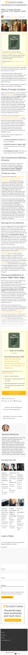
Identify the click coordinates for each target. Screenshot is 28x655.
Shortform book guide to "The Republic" (13, 53)
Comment (4, 547)
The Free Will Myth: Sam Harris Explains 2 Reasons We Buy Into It (4, 514)
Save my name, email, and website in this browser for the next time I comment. (12, 593)
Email (3, 578)
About (3, 637)
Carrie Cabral (19, 483)
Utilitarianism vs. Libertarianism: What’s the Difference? (12, 477)
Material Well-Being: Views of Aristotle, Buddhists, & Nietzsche (5, 478)
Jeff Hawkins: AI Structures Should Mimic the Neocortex (12, 417)
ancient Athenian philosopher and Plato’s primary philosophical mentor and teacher (13, 117)
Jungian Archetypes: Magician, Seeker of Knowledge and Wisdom (13, 514)
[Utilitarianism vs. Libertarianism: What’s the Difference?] (13, 464)
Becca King (11, 522)
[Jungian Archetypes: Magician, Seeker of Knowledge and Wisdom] (13, 499)
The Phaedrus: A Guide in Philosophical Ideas (20, 476)
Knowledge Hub (5, 640)
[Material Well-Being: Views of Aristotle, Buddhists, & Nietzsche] (5, 464)
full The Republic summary (12, 372)
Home (3, 632)
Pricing (3, 635)
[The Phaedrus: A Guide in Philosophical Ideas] (20, 464)
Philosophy (18, 401)
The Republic (9, 94)
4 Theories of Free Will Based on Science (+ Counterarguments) (12, 408)
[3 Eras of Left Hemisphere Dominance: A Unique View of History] (20, 499)
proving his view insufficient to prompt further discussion (13, 252)
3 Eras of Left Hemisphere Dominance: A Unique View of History (20, 515)
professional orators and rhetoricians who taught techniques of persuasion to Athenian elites (13, 311)
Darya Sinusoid (11, 485)
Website (3, 585)
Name (3, 569)
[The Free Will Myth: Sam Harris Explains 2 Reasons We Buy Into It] (5, 499)
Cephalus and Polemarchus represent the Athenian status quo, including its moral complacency (13, 179)
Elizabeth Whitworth (14, 17)
